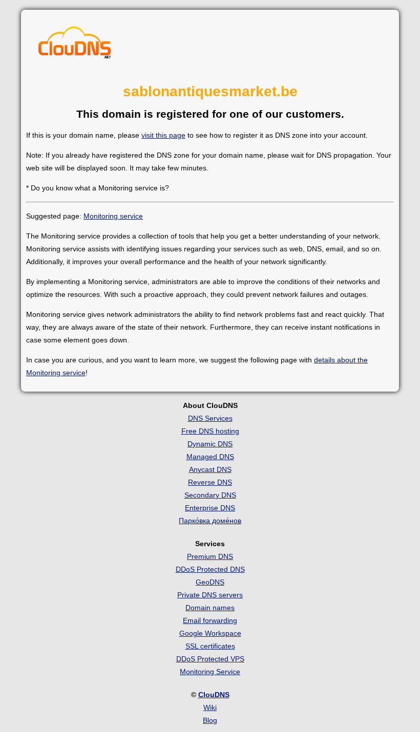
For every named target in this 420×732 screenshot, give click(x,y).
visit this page (163, 135)
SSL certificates (210, 646)
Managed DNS (210, 457)
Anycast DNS (210, 469)
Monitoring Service (210, 672)
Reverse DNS (210, 482)
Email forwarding (210, 620)
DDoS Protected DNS (210, 569)
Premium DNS (210, 556)
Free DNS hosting (210, 431)
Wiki (210, 707)
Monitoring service (113, 216)
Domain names (210, 608)
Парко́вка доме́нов (210, 520)
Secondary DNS (210, 495)
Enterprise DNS (210, 508)
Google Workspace (210, 633)
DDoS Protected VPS (210, 659)
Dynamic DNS (210, 444)
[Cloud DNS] (74, 45)
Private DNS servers (210, 595)
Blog (210, 720)
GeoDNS (210, 582)
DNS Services (210, 418)
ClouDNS (213, 695)
